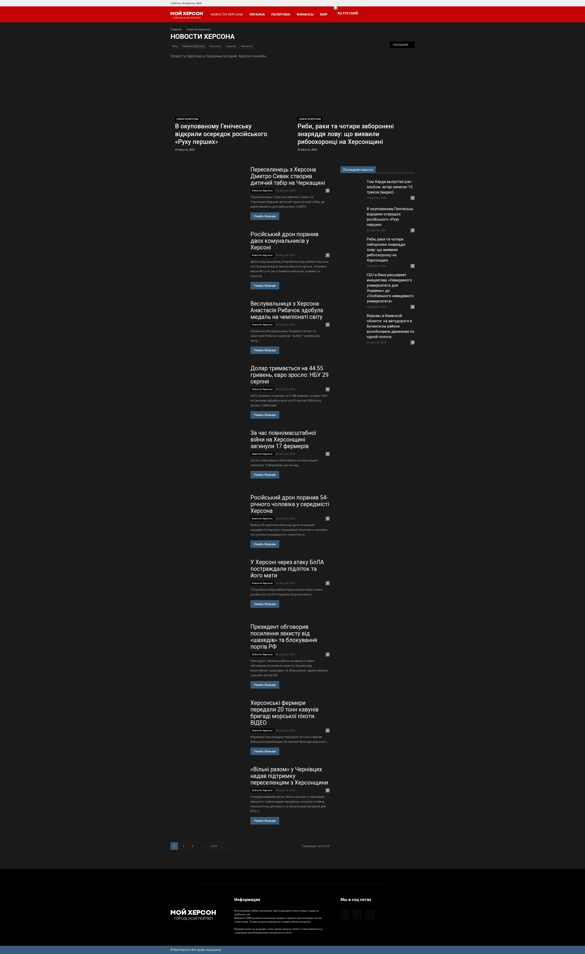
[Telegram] (403, 3)
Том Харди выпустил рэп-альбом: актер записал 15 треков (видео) (390, 186)
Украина (257, 14)
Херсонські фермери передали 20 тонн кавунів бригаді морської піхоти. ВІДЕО (284, 713)
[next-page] (226, 846)
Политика (280, 14)
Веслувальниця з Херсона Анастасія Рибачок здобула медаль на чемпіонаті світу (286, 310)
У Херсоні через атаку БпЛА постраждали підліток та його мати (287, 569)
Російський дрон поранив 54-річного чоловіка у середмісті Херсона (289, 504)
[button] (409, 15)
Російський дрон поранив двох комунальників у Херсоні (284, 241)
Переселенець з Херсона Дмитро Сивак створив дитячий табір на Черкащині (287, 176)
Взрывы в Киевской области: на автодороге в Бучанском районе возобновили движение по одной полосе (390, 326)
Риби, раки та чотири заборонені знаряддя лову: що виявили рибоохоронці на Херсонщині (386, 249)
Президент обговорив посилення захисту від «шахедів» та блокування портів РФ (283, 637)
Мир (323, 14)
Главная (175, 29)
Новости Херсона (227, 14)
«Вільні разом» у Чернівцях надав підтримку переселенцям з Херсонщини (289, 776)
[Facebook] (396, 3)
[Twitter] (411, 3)
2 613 (214, 846)
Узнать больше (265, 216)
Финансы (305, 14)
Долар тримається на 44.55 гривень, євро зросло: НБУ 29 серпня (289, 375)
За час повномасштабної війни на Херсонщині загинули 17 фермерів (283, 439)
